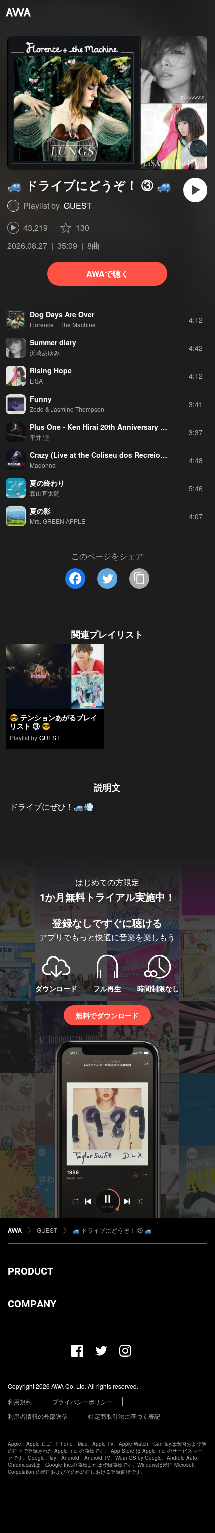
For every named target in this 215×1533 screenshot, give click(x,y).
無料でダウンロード (107, 1015)
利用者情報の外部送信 (38, 1416)
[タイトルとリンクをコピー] (140, 578)
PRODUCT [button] (31, 1271)
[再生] (196, 190)
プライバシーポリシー (82, 1401)
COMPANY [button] (32, 1304)
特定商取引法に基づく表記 (124, 1416)
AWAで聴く (107, 273)
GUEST (78, 205)
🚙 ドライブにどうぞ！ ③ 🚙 (112, 1230)
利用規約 (20, 1401)
